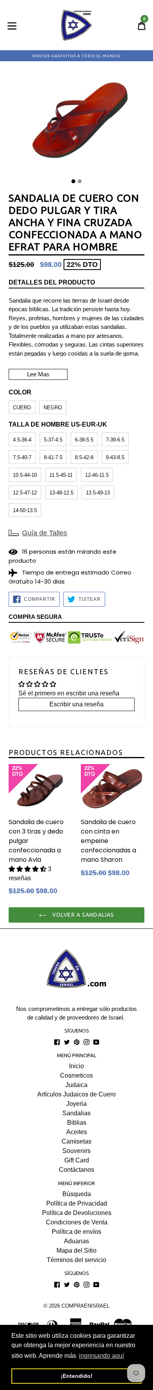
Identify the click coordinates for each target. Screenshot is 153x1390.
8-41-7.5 (53, 457)
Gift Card (76, 1160)
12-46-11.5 (97, 475)
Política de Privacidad (76, 1203)
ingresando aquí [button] (101, 1355)
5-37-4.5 (53, 440)
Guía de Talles (44, 533)
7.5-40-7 (22, 457)
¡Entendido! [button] (77, 1376)
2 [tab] (80, 181)
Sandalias (76, 1113)
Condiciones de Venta (76, 1222)
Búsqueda (76, 1194)
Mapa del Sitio (76, 1250)
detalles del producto (52, 282)
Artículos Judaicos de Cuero (76, 1094)
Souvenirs (76, 1150)
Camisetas (76, 1141)
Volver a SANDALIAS (82, 915)
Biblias (76, 1122)
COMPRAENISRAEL (85, 1306)
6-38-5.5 (84, 440)
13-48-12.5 (61, 493)
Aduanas (76, 1241)
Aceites (76, 1132)
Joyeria (76, 1103)
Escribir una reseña (76, 704)
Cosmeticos (76, 1075)
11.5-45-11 (61, 475)
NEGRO (53, 407)
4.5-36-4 (22, 440)
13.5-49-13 (98, 493)
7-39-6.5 (115, 440)
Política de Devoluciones (76, 1212)
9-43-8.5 (115, 457)
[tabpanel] (76, 123)
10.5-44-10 (25, 475)
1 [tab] (73, 181)
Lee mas (38, 374)
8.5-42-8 (84, 457)
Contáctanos (76, 1169)
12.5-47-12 (25, 493)
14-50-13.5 (25, 510)
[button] (28, 869)
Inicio (76, 1066)
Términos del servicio (76, 1260)
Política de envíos (76, 1231)
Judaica (76, 1085)
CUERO (22, 407)
